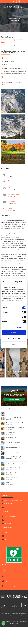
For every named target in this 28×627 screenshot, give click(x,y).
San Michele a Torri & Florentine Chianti (16, 427)
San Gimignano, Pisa (11, 437)
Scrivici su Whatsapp (10, 586)
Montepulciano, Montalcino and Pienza (16, 422)
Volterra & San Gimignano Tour (13, 468)
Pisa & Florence (10, 413)
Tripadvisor (8, 581)
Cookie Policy (7, 523)
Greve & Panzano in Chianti (13, 442)
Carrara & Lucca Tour (11, 432)
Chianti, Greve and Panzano (13, 472)
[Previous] (2, 359)
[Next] (26, 359)
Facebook (6, 571)
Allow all (14, 332)
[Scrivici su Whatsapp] (3, 624)
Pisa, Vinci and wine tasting (12, 447)
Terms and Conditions (10, 516)
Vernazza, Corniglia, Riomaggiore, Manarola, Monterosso (14, 457)
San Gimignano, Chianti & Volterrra (14, 371)
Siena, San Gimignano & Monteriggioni (15, 463)
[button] (1, 6)
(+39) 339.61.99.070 (9, 503)
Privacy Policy (8, 519)
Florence (8, 482)
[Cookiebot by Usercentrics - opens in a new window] (16, 282)
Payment (7, 536)
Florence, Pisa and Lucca (12, 477)
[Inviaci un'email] (19, 1)
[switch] (24, 312)
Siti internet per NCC (9, 625)
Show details (20, 327)
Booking (7, 532)
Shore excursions (12, 18)
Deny (14, 344)
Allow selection (14, 338)
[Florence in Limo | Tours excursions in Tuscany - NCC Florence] (13, 6)
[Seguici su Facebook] (17, 1)
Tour (18, 18)
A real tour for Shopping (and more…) (15, 452)
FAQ (6, 539)
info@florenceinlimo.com (10, 507)
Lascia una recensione (10, 576)
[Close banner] (25, 281)
